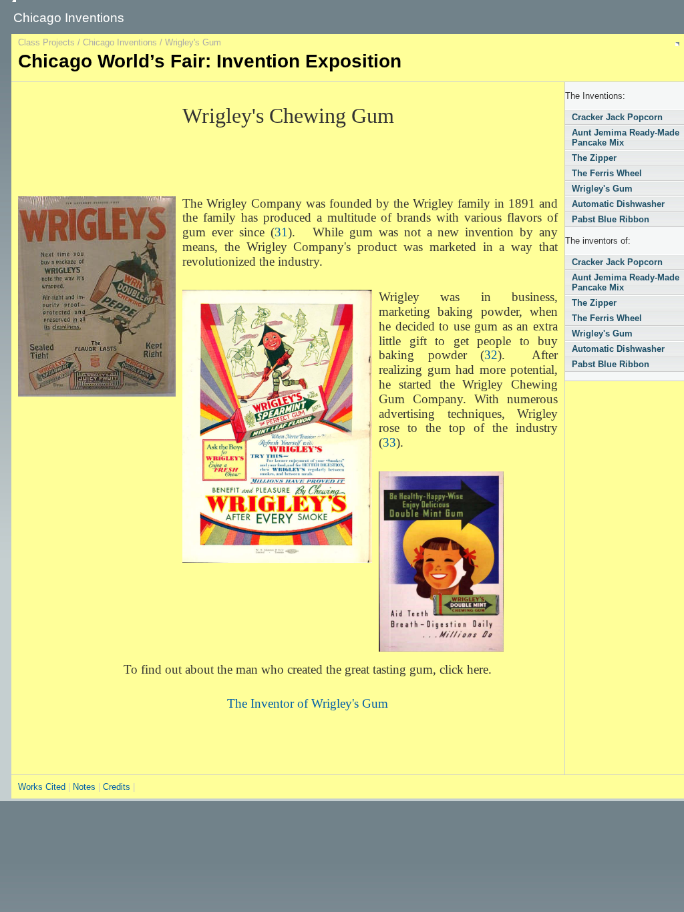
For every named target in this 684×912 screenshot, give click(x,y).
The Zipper (594, 158)
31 (281, 232)
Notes (84, 787)
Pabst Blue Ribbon (610, 219)
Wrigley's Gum (602, 189)
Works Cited (43, 787)
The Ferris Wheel (607, 173)
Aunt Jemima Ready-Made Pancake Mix (625, 138)
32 (491, 355)
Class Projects (46, 42)
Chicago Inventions (120, 42)
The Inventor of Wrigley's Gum (307, 703)
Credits (116, 787)
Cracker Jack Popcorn (617, 117)
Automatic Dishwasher (618, 204)
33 (389, 442)
